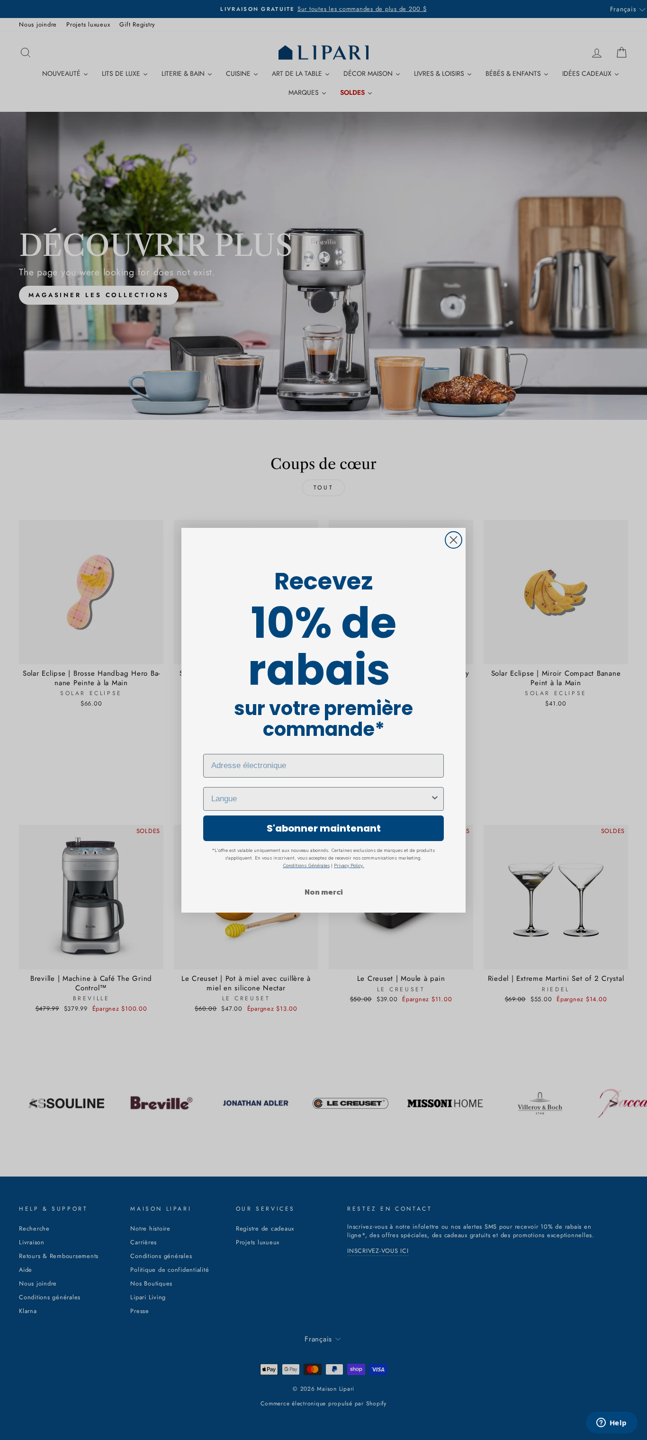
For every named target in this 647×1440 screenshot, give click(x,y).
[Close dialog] (453, 540)
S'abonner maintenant (324, 828)
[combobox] (320, 799)
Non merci (324, 891)
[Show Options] (435, 799)
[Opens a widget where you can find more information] (611, 1423)
